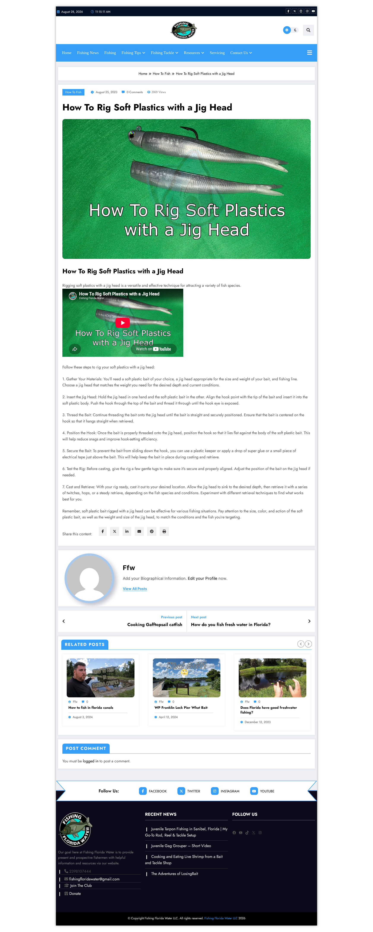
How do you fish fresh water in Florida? (231, 625)
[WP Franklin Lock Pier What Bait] (186, 677)
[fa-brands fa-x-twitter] (294, 11)
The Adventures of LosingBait (174, 873)
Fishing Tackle (162, 53)
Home (66, 53)
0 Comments (135, 92)
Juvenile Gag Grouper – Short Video (181, 846)
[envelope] (139, 531)
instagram (230, 791)
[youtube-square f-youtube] (300, 11)
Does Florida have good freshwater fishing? (268, 710)
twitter (193, 791)
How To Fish (73, 92)
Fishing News (88, 53)
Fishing (110, 53)
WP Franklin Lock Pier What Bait (181, 707)
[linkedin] (127, 531)
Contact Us (239, 53)
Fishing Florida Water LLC (221, 918)
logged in (90, 761)
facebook (158, 791)
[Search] (308, 30)
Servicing (217, 53)
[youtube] (313, 11)
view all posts (135, 589)
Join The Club (81, 885)
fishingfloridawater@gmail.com (94, 879)
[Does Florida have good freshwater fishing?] (272, 677)
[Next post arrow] (309, 621)
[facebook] (103, 531)
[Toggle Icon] (309, 53)
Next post (198, 617)
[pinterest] (151, 531)
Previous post (171, 617)
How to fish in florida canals (90, 707)
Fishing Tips (131, 53)
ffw (129, 568)
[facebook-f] (288, 11)
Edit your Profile (202, 578)
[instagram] (307, 11)
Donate (75, 893)
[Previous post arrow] (63, 621)
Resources (192, 53)
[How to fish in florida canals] (100, 677)
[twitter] (114, 531)
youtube (267, 791)
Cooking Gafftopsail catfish (154, 625)
